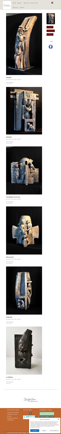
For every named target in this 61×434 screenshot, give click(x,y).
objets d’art (26, 3)
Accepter (35, 430)
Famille (8, 77)
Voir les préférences (54, 430)
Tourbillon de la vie (13, 197)
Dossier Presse (51, 30)
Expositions (50, 27)
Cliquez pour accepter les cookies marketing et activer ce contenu (46, 417)
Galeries (19, 3)
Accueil (14, 3)
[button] (58, 419)
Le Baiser (9, 377)
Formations (50, 34)
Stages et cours (34, 3)
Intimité (9, 137)
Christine (9, 79)
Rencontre (10, 257)
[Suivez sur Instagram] (52, 3)
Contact (22, 7)
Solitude (9, 317)
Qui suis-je (15, 7)
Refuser (44, 430)
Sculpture (19, 79)
